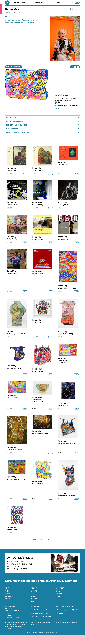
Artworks (8, 593)
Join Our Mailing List (20, 557)
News (33, 601)
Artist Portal (1, 9)
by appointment (47, 616)
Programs (34, 598)
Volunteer (59, 593)
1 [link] (34, 539)
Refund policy (29, 632)
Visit (57, 598)
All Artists (74, 9)
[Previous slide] (75, 67)
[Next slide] (78, 67)
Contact (59, 596)
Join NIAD (34, 591)
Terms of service (42, 632)
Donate (77, 2)
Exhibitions (9, 596)
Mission (33, 596)
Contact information (56, 632)
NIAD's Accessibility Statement (66, 622)
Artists (7, 591)
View (57, 108)
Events (7, 598)
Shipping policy (48, 632)
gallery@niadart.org (12, 615)
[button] (39, 2)
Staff (32, 593)
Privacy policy (35, 632)
